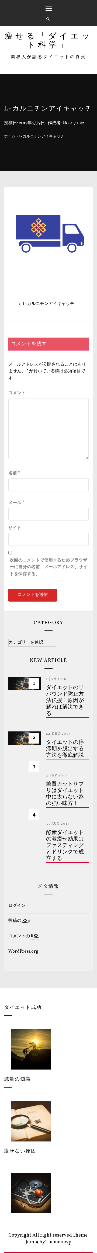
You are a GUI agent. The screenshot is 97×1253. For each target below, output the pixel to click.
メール (16, 503)
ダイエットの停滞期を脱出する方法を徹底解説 (65, 749)
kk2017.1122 (73, 123)
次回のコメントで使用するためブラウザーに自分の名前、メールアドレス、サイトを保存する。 (48, 567)
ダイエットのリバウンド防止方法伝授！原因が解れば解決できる (65, 700)
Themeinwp (58, 1242)
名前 (14, 473)
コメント (17, 393)
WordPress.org (23, 951)
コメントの (23, 936)
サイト (14, 528)
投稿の (19, 921)
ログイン (17, 906)
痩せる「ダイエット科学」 (48, 41)
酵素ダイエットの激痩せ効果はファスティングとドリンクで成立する (65, 845)
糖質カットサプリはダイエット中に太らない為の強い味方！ (65, 793)
